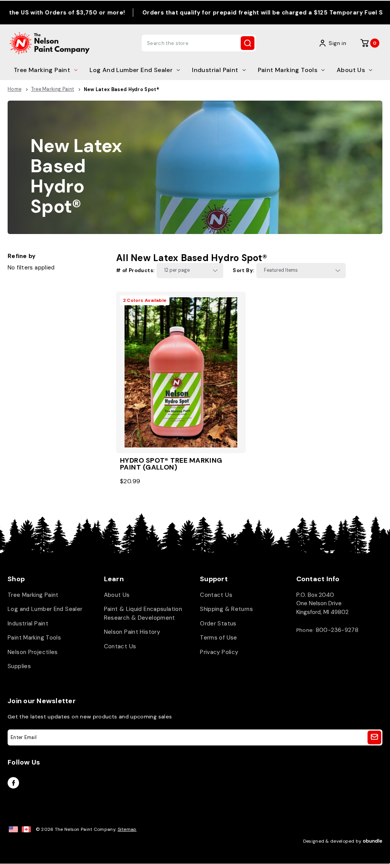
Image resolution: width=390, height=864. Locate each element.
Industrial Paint (215, 70)
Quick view (181, 359)
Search (247, 43)
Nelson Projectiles (33, 652)
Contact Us (120, 646)
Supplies (19, 666)
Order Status (218, 623)
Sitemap (127, 829)
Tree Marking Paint (42, 70)
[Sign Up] (374, 737)
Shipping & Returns (226, 609)
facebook (13, 783)
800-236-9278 (337, 630)
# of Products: (135, 270)
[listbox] (190, 270)
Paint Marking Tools (288, 70)
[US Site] (13, 829)
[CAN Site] (26, 829)
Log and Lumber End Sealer (131, 70)
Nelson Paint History (132, 632)
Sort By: (243, 270)
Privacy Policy (219, 652)
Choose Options (181, 384)
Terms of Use (218, 637)
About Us (351, 70)
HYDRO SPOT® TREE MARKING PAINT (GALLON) (171, 464)
